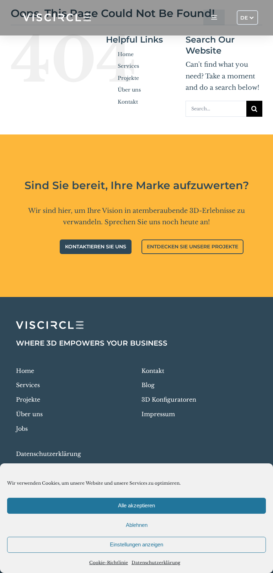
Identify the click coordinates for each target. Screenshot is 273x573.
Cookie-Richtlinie (108, 562)
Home (126, 54)
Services (128, 66)
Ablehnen (137, 525)
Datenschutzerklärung (156, 562)
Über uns (129, 90)
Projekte (128, 78)
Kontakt (128, 102)
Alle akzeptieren (136, 505)
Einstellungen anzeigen (136, 544)
